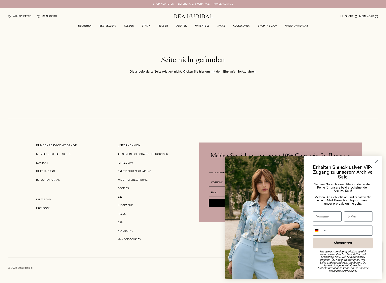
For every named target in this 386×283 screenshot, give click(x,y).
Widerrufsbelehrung (133, 180)
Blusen (163, 26)
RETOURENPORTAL (48, 180)
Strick (146, 26)
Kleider (129, 26)
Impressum (125, 163)
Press (122, 214)
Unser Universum (296, 26)
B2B (120, 197)
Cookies (123, 188)
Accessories (241, 26)
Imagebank (125, 205)
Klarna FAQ (125, 231)
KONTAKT (42, 163)
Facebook (43, 208)
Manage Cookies (129, 239)
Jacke (221, 26)
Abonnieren (343, 243)
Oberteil (181, 26)
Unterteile (202, 26)
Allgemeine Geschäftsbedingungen (143, 154)
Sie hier (199, 71)
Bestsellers (108, 26)
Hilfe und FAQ (45, 171)
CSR (120, 222)
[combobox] (320, 230)
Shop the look (267, 26)
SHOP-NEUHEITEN (163, 4)
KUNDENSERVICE (223, 4)
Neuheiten (84, 26)
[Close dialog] (376, 161)
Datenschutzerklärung (134, 171)
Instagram (43, 200)
